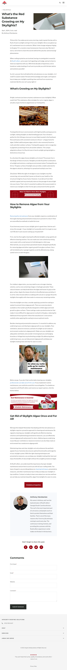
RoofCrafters (16, 61)
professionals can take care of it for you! (22, 383)
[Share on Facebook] (25, 547)
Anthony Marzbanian (10, 33)
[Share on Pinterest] (41, 547)
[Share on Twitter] (36, 547)
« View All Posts (6, 10)
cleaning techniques (42, 469)
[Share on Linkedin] (31, 547)
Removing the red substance (19, 216)
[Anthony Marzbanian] (20, 503)
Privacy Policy (33, 666)
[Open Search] (60, 2)
